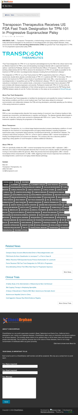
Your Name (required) (9, 364)
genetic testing (16, 205)
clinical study (62, 190)
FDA (48, 200)
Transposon (53, 227)
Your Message (7, 377)
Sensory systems (28, 225)
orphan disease (48, 217)
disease (6, 197)
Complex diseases (40, 192)
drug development (35, 197)
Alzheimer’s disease (38, 185)
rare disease (14, 222)
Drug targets (8, 200)
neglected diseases (50, 212)
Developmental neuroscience (41, 195)
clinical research (34, 190)
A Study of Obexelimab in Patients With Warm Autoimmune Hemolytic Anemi (30, 291)
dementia (6, 195)
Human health (57, 207)
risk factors (63, 222)
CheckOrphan (18, 410)
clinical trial (8, 192)
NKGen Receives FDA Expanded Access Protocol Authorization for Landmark (30, 260)
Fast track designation (36, 200)
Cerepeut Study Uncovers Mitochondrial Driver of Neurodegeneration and (29, 253)
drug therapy (20, 200)
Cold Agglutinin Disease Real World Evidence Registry (23, 298)
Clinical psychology (18, 190)
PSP (63, 220)
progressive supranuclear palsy (47, 220)
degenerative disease (56, 192)
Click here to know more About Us (65, 343)
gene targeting (20, 202)
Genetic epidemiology (51, 202)
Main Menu (8, 6)
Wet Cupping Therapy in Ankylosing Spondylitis (21, 287)
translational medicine (38, 227)
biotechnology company (32, 187)
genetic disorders (35, 202)
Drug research (63, 197)
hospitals (34, 207)
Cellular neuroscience (52, 187)
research (37, 222)
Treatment (25, 182)
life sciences (25, 210)
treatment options (21, 230)
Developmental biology (20, 195)
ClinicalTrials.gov (65, 89)
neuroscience (36, 217)
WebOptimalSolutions (47, 412)
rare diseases (26, 222)
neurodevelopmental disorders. (24, 215)
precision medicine (9, 220)
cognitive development (23, 192)
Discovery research (62, 195)
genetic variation (30, 205)
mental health (54, 210)
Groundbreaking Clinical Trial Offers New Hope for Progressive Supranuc (29, 267)
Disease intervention (18, 197)
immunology (14, 210)
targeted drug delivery (11, 227)
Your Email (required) (9, 370)
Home (8, 15)
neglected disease (33, 212)
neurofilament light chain (48, 215)
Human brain (45, 207)
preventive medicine (26, 220)
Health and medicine (10, 207)
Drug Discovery (49, 197)
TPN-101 (25, 227)
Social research (42, 225)
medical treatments (39, 210)
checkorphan (20, 36)
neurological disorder (20, 217)
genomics (67, 205)
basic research (53, 185)
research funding (49, 222)
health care (24, 207)
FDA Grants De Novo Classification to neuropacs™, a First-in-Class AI (28, 256)
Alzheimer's (24, 185)
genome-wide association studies (50, 205)
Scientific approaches (11, 225)
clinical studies (48, 190)
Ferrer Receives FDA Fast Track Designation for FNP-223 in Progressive (29, 263)
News (17, 182)
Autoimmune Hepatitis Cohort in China (18, 294)
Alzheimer (14, 185)
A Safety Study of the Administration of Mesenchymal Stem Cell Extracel (29, 284)
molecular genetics (17, 212)
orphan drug (61, 217)
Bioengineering (16, 187)
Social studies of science (59, 225)
